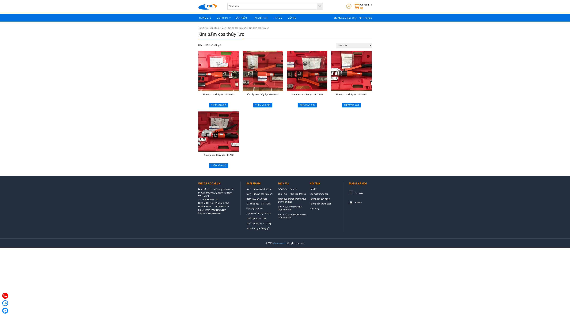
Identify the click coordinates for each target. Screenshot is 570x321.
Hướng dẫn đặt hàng (320, 198)
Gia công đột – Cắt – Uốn (258, 203)
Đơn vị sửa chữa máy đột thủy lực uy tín (290, 208)
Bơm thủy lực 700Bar (256, 198)
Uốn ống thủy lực (254, 208)
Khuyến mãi (261, 17)
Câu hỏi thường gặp (319, 193)
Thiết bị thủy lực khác (256, 218)
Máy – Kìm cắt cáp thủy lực (259, 193)
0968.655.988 (222, 202)
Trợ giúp (367, 17)
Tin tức (277, 17)
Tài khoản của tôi (348, 6)
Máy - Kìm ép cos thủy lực (234, 27)
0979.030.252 (222, 206)
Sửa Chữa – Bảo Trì (287, 189)
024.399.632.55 (210, 199)
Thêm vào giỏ (218, 105)
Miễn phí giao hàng (347, 17)
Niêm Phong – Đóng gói (258, 228)
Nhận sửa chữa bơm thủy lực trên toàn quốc (292, 200)
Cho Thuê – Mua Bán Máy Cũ (292, 193)
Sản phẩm (241, 17)
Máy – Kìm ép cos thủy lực (259, 189)
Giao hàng (314, 208)
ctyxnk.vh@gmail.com (215, 209)
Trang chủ (205, 17)
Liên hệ (292, 17)
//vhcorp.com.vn (212, 213)
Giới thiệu (222, 17)
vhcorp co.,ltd (279, 243)
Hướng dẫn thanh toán (320, 203)
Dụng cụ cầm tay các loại (258, 213)
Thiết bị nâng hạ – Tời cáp (258, 223)
